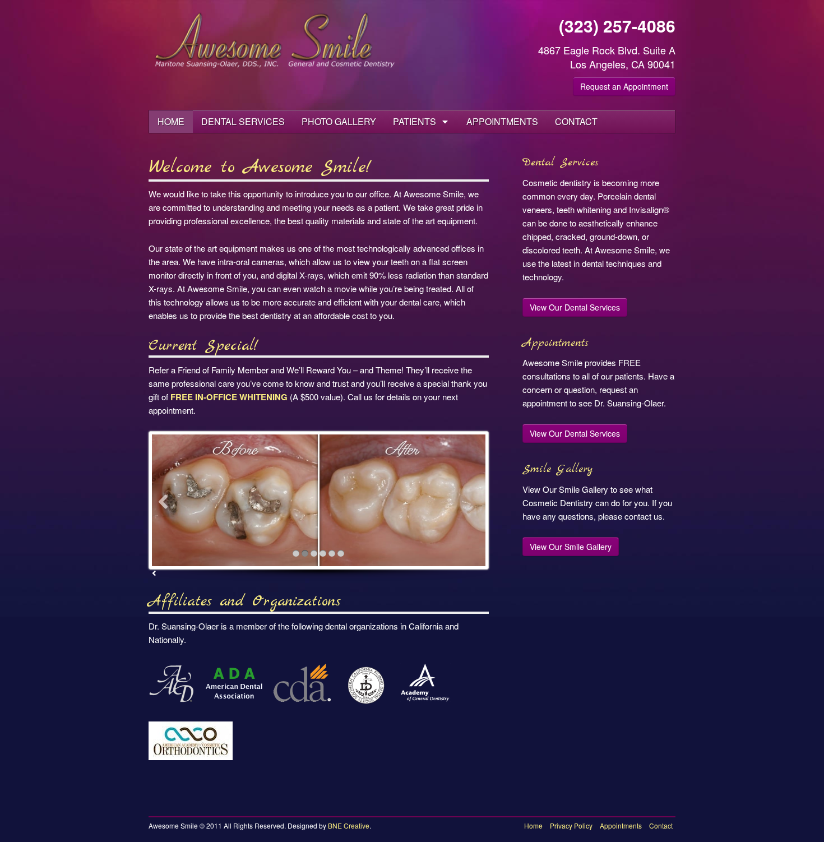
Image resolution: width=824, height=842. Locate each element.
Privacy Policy (571, 825)
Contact (576, 121)
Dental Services (243, 121)
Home (171, 121)
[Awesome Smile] (276, 41)
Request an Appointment (624, 86)
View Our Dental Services (575, 307)
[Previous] (163, 500)
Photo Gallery (339, 121)
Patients (414, 121)
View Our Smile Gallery (571, 546)
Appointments (502, 121)
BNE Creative (348, 825)
